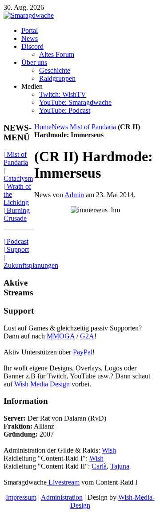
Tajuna (119, 466)
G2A (87, 336)
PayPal (82, 352)
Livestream (63, 482)
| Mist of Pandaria (16, 158)
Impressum (21, 497)
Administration (62, 497)
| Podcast (16, 241)
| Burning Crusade (17, 214)
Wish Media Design (42, 384)
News (60, 127)
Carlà (99, 466)
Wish (109, 450)
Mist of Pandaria (93, 127)
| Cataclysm (18, 174)
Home (43, 127)
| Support (16, 249)
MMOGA (61, 336)
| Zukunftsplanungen (31, 261)
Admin (74, 195)
